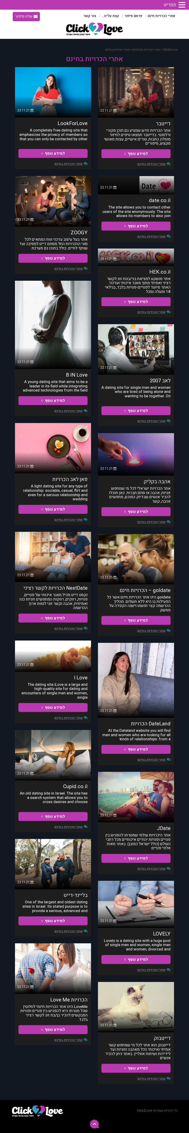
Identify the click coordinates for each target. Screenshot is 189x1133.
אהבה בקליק (157, 481)
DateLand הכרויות (151, 723)
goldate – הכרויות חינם (145, 590)
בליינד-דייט (76, 895)
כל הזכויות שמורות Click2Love (157, 1110)
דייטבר (163, 123)
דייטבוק (162, 1038)
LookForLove (73, 123)
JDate (164, 828)
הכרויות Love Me (69, 1000)
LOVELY (162, 934)
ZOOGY (79, 232)
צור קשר (89, 15)
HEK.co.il (160, 272)
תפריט (170, 5)
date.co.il (160, 200)
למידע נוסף (137, 154)
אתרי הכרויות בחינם (151, 164)
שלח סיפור (23, 16)
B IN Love (77, 375)
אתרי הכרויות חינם (161, 15)
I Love (81, 677)
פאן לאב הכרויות (70, 479)
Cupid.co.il (75, 786)
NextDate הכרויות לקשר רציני (56, 588)
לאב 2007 (160, 380)
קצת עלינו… (110, 15)
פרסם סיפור (133, 15)
